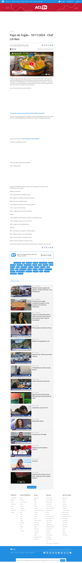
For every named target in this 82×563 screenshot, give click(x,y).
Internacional (36, 522)
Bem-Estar (22, 499)
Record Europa (65, 518)
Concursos (36, 508)
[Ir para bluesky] (44, 553)
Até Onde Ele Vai (49, 506)
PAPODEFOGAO (41, 269)
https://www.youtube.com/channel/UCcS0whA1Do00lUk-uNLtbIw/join (27, 113)
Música (21, 518)
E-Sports (12, 502)
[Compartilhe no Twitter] (42, 45)
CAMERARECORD (45, 264)
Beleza (21, 497)
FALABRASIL (40, 264)
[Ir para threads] (56, 553)
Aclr (12, 31)
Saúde (35, 535)
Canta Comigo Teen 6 (50, 518)
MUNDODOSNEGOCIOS (48, 269)
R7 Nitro (21, 520)
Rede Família (65, 526)
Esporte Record (49, 528)
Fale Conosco (16, 552)
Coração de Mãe (49, 524)
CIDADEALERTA (51, 262)
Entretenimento (25, 495)
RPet (21, 524)
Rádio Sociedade (66, 512)
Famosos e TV (22, 510)
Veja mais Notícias (32, 487)
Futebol (12, 506)
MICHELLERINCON (46, 271)
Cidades (35, 506)
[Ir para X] (69, 1)
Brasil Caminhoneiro (50, 516)
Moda (21, 516)
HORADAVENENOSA (20, 264)
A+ (13, 49)
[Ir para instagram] (71, 1)
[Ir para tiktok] (62, 553)
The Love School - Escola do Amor (52, 543)
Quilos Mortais (49, 539)
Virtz (21, 528)
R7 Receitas (22, 522)
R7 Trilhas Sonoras (66, 510)
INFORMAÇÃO (30, 269)
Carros (35, 504)
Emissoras (64, 504)
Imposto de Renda (37, 520)
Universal (64, 532)
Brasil (35, 499)
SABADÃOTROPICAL (29, 271)
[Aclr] (41, 7)
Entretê (22, 1)
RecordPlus (65, 508)
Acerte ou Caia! (49, 497)
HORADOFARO (35, 264)
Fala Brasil (48, 530)
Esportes (27, 1)
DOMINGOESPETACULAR (27, 264)
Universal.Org (65, 535)
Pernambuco (36, 528)
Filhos (21, 512)
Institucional (67, 495)
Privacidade (22, 552)
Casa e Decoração (23, 502)
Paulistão (12, 512)
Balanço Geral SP (49, 510)
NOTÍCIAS (16, 269)
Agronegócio (36, 497)
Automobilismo (13, 497)
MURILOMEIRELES (35, 271)
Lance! (12, 508)
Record (34, 1)
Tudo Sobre (36, 539)
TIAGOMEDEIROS (20, 273)
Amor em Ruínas (49, 502)
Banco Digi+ (65, 497)
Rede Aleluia (65, 524)
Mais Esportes (13, 510)
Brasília (13, 1)
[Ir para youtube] (70, 553)
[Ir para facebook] (67, 1)
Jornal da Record (49, 535)
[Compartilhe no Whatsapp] (48, 45)
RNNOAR (23, 262)
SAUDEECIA (41, 271)
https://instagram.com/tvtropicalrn (30, 138)
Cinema (21, 504)
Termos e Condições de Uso (30, 552)
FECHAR (62, 560)
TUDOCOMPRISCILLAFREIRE (43, 262)
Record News (40, 1)
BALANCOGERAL (35, 262)
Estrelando (22, 508)
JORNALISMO (12, 269)
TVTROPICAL (51, 264)
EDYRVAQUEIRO (12, 271)
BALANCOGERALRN (29, 262)
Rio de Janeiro (36, 530)
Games (21, 514)
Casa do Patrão (49, 520)
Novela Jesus (48, 537)
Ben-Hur (47, 512)
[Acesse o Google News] (50, 45)
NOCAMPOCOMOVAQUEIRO (20, 271)
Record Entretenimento (67, 516)
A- (15, 49)
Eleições (18, 1)
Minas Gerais (36, 524)
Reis (47, 541)
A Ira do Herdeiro (49, 499)
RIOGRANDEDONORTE (23, 269)
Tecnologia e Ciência (38, 537)
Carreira (64, 499)
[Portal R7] (3, 1)
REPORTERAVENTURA (13, 273)
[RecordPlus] (62, 1)
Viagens (21, 526)
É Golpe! (35, 516)
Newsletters (65, 506)
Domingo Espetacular (50, 526)
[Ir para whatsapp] (67, 553)
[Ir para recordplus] (59, 553)
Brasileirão (13, 499)
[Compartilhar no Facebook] (44, 45)
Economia (36, 512)
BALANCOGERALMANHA (17, 262)
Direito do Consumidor (38, 510)
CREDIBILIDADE (35, 269)
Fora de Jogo (13, 504)
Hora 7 (35, 518)
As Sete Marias (49, 504)
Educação (36, 514)
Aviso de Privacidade (55, 560)
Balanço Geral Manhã (50, 508)
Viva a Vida (22, 530)
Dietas (21, 506)
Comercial (64, 502)
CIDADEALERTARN (13, 264)
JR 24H (31, 1)
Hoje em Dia (48, 532)
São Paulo (36, 532)
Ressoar (64, 528)
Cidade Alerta (48, 522)
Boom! (47, 514)
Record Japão (65, 520)
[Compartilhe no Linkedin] (46, 45)
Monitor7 (36, 526)
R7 (10, 31)
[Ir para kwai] (53, 553)
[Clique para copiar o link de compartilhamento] (52, 45)
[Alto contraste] (11, 49)
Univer (64, 530)
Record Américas (66, 514)
